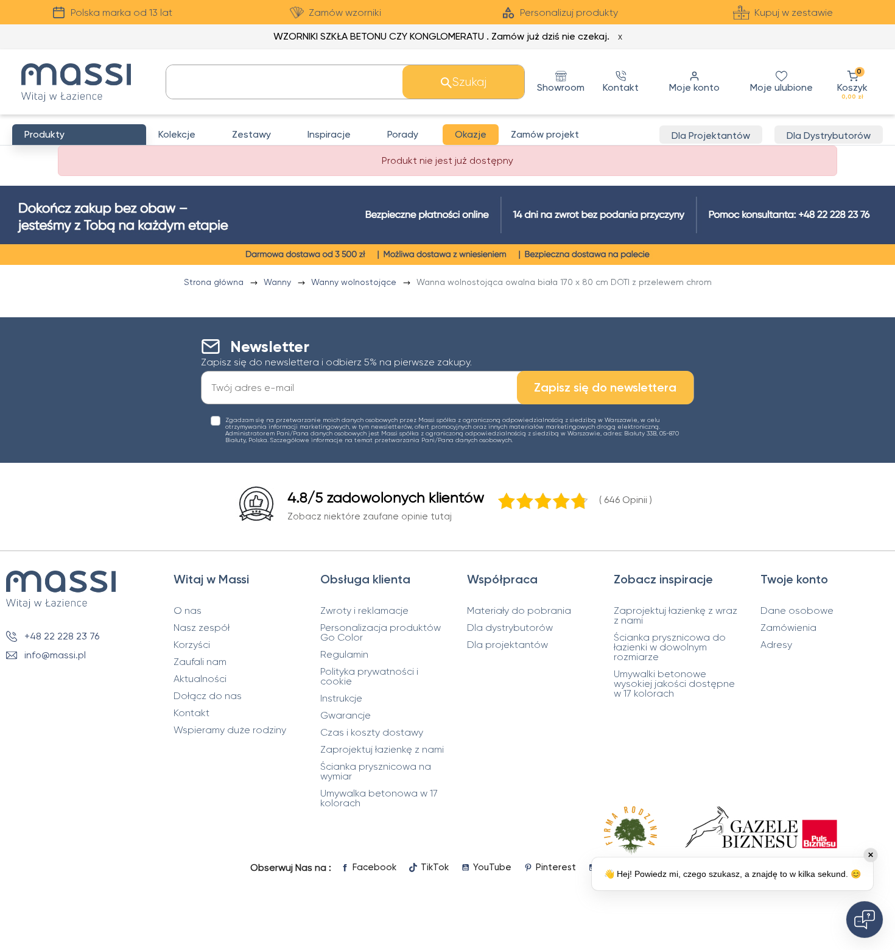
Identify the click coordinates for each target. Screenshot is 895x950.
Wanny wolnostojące (355, 282)
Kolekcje (176, 134)
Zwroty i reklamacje (364, 611)
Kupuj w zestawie (793, 12)
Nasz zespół (202, 628)
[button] (852, 82)
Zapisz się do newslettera (605, 387)
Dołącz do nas (208, 696)
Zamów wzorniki (345, 12)
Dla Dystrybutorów (829, 135)
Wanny (278, 282)
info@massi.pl (55, 655)
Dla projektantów (507, 645)
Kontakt (191, 713)
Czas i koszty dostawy (371, 732)
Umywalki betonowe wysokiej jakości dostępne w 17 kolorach (674, 683)
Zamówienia (788, 628)
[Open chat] (864, 919)
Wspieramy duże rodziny (230, 730)
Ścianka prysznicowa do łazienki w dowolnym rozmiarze (670, 647)
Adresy (776, 645)
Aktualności (200, 679)
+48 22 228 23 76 (61, 636)
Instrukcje (341, 698)
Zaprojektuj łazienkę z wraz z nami (675, 615)
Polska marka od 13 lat (121, 12)
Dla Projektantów (711, 135)
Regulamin (344, 655)
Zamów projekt (545, 134)
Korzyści (192, 645)
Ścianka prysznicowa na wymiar (375, 771)
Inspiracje (329, 134)
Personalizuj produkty (569, 12)
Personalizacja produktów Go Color (380, 632)
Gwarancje (345, 715)
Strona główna (215, 282)
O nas (188, 611)
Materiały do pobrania (519, 611)
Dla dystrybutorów (510, 628)
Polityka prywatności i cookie (369, 676)
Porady (402, 134)
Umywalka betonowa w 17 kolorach (379, 798)
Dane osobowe (797, 611)
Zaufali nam (200, 662)
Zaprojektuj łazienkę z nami (382, 750)
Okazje (470, 134)
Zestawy (251, 134)
